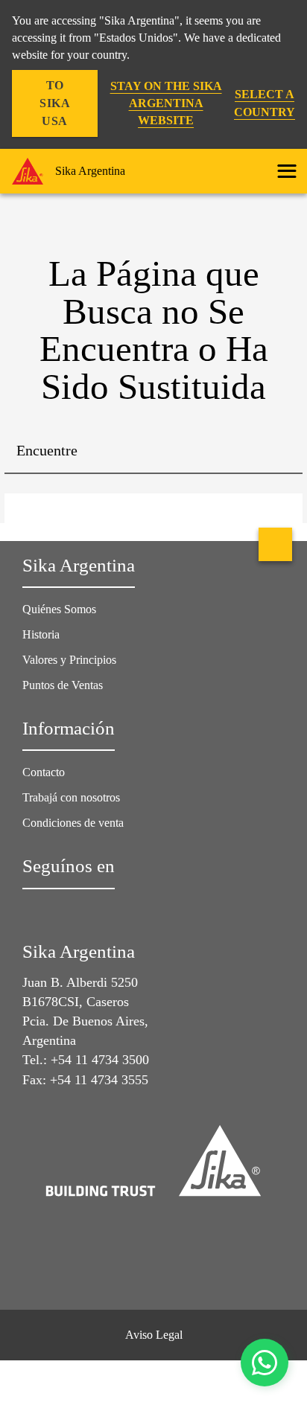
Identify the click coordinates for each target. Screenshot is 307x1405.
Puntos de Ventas (62, 685)
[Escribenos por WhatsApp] (264, 1362)
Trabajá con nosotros (71, 797)
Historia (41, 634)
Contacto (43, 772)
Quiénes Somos (59, 609)
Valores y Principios (69, 659)
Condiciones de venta (73, 822)
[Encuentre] (280, 451)
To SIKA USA (54, 103)
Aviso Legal (154, 1334)
